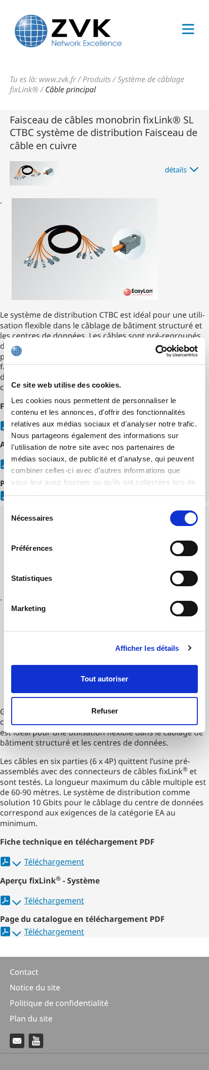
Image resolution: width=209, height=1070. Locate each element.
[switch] (184, 548)
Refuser (104, 711)
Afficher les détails (147, 648)
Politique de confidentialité (59, 1003)
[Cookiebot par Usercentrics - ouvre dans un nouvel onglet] (155, 351)
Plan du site (31, 1018)
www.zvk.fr (57, 79)
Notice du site (35, 987)
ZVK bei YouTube (36, 1041)
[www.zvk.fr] (68, 44)
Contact (24, 972)
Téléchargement (54, 861)
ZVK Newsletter (17, 1041)
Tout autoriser (104, 679)
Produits (97, 79)
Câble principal (70, 89)
